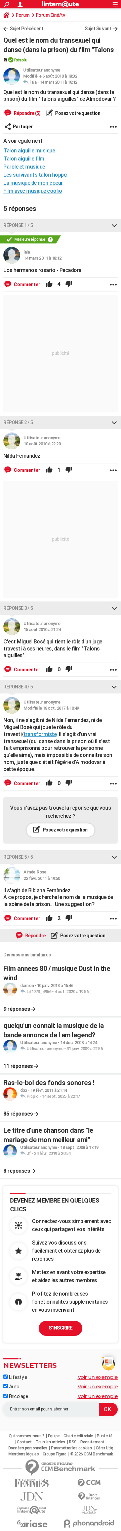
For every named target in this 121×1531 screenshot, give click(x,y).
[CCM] (89, 1483)
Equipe (54, 1436)
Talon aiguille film (23, 158)
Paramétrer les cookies (71, 1448)
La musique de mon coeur (33, 183)
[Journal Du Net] (32, 1496)
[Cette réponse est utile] (49, 284)
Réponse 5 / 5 (18, 857)
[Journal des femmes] (32, 1483)
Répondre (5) (27, 113)
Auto (13, 1387)
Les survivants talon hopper (35, 175)
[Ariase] (32, 1523)
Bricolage (18, 1396)
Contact (24, 1442)
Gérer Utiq (104, 1448)
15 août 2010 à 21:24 (42, 629)
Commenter (26, 284)
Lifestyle (17, 1377)
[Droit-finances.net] (89, 1496)
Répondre (35, 935)
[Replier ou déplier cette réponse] (114, 225)
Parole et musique (24, 167)
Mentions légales (23, 1454)
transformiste (40, 734)
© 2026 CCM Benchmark (91, 1454)
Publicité (105, 1436)
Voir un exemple (98, 1377)
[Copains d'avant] (32, 1510)
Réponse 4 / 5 (18, 686)
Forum (23, 15)
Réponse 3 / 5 (18, 608)
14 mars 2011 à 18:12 (58, 82)
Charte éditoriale (78, 1436)
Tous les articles (50, 1442)
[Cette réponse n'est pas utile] (69, 284)
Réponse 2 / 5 (18, 422)
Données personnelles (27, 1448)
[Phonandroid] (89, 1523)
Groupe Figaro (55, 1454)
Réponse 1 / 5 (18, 225)
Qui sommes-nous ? (26, 1436)
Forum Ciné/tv (50, 15)
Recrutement (92, 1442)
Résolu (20, 59)
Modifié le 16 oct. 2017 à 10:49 (51, 708)
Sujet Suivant (98, 28)
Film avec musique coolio (32, 191)
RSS (73, 1442)
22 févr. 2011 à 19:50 (42, 878)
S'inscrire (60, 1328)
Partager (23, 126)
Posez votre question (77, 113)
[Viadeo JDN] (89, 1510)
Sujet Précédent (26, 28)
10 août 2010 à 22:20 (42, 443)
